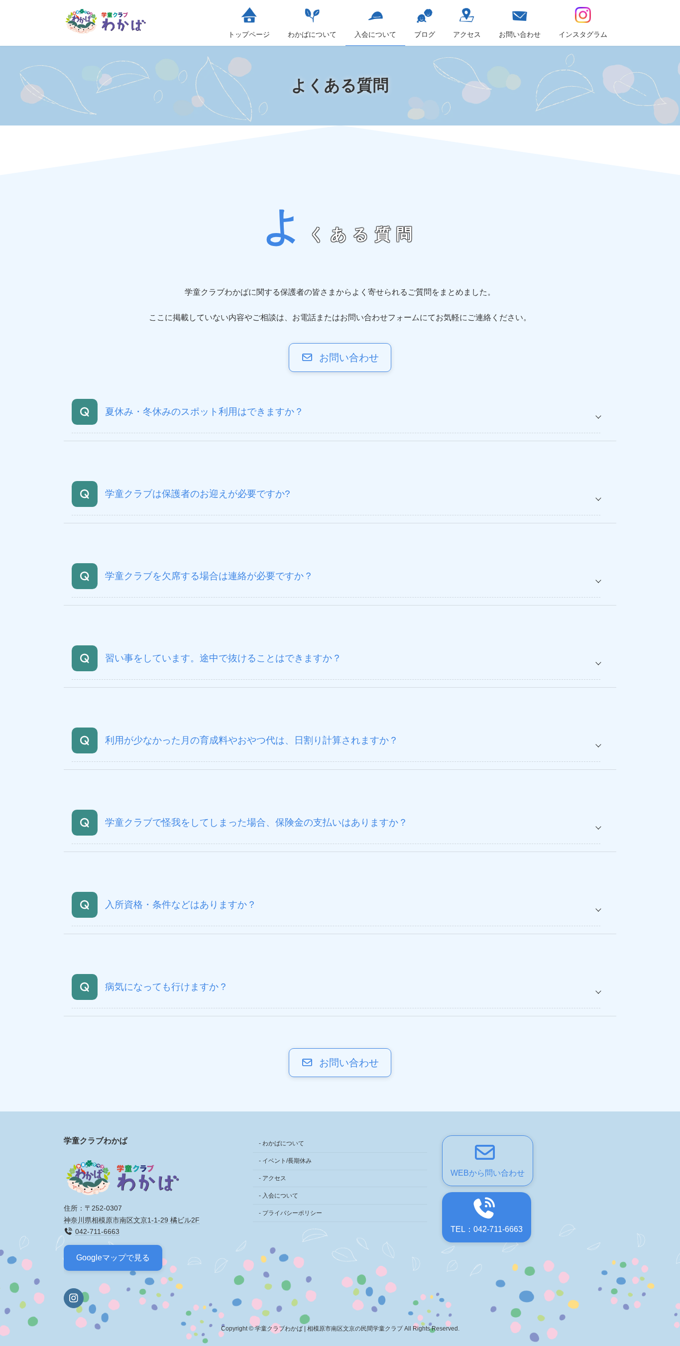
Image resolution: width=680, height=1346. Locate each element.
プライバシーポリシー (292, 1212)
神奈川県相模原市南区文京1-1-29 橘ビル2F (132, 1220)
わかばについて (283, 1143)
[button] (340, 357)
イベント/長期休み (287, 1160)
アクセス (274, 1178)
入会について (280, 1195)
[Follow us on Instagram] (74, 1298)
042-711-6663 (97, 1231)
